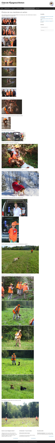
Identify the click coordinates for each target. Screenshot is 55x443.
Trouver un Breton (19, 8)
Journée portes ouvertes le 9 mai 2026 (46, 16)
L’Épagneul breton (7, 8)
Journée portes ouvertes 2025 (45, 18)
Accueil (2, 8)
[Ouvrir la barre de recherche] (54, 8)
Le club (13, 8)
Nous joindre (37, 8)
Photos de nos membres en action (29, 8)
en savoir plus (15, 438)
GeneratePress (35, 441)
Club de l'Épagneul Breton (13, 3)
